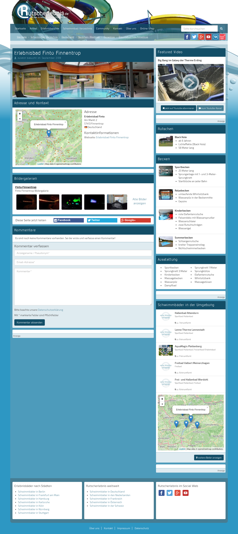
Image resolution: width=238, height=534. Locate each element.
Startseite (20, 28)
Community (102, 28)
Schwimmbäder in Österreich (106, 502)
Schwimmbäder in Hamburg (33, 498)
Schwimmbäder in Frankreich (106, 498)
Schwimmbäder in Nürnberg (33, 509)
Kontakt (117, 28)
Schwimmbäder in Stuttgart (33, 512)
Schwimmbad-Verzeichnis (77, 28)
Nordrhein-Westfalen (89, 37)
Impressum (123, 528)
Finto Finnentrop (25, 187)
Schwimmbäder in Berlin (31, 491)
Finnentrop (109, 37)
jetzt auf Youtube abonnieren (179, 108)
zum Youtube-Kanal (211, 108)
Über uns (131, 28)
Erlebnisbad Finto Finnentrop (133, 37)
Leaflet (40, 163)
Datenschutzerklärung (50, 309)
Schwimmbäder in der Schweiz (107, 505)
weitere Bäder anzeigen (209, 457)
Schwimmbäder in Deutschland (107, 491)
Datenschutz (142, 528)
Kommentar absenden (29, 322)
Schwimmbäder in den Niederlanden (110, 495)
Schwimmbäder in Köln (31, 505)
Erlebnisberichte (50, 28)
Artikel (33, 28)
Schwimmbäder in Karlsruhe (34, 502)
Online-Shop (147, 28)
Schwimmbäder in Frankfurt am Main (39, 495)
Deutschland (68, 37)
